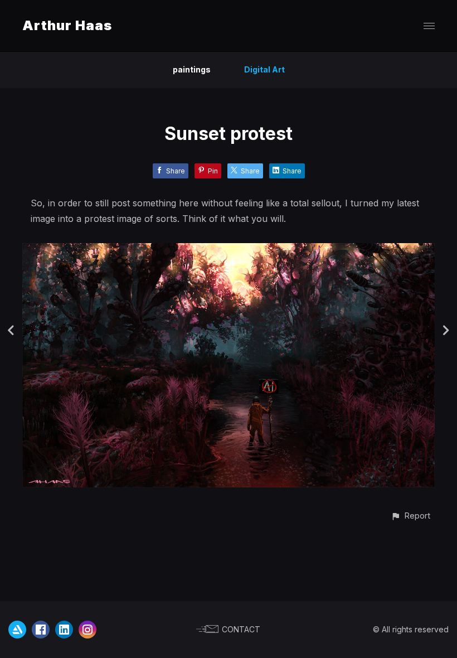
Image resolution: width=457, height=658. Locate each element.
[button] (410, 515)
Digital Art (264, 69)
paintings (192, 69)
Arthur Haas (67, 25)
